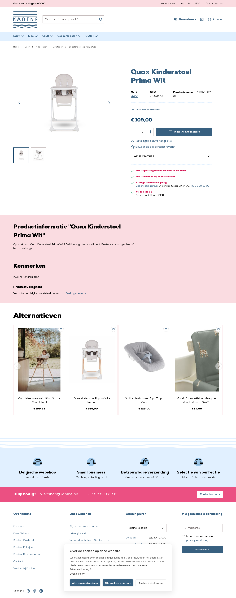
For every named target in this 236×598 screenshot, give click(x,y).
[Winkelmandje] (202, 19)
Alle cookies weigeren (118, 583)
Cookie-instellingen (151, 583)
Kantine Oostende (24, 540)
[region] (64, 111)
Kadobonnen (168, 3)
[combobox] (73, 19)
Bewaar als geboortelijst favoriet (155, 147)
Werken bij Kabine (24, 568)
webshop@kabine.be (147, 186)
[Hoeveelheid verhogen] (150, 132)
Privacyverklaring (79, 569)
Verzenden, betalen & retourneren (90, 540)
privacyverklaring (197, 540)
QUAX (134, 96)
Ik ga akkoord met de (199, 538)
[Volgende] (109, 102)
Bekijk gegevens (76, 293)
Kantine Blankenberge (26, 554)
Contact (18, 561)
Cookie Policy (77, 573)
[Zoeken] (101, 19)
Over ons (18, 526)
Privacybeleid (78, 533)
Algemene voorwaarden (84, 526)
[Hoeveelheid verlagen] (134, 132)
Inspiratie (185, 3)
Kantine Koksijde (23, 547)
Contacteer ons (214, 3)
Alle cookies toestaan (85, 583)
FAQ (197, 3)
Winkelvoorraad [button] (144, 156)
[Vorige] (19, 102)
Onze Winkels (21, 533)
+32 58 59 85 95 (199, 186)
